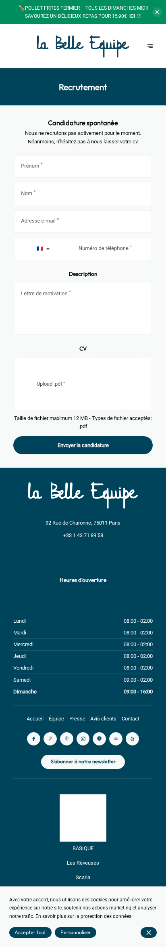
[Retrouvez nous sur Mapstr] (99, 738)
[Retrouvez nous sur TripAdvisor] (115, 738)
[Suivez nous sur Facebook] (33, 738)
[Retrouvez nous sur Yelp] (132, 738)
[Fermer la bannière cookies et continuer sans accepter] (149, 932)
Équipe (56, 719)
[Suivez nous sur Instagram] (83, 738)
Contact (130, 719)
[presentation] (83, 384)
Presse (77, 719)
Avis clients (103, 719)
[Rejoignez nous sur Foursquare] (50, 738)
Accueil (35, 719)
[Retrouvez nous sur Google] (66, 738)
